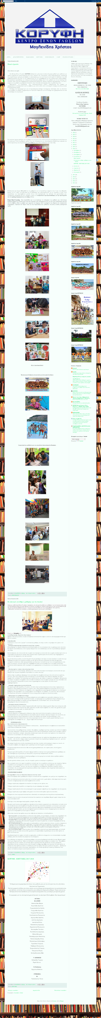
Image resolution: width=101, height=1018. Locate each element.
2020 (74, 144)
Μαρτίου (76, 170)
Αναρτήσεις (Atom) (18, 992)
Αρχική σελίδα (36, 990)
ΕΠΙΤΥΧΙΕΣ (39, 57)
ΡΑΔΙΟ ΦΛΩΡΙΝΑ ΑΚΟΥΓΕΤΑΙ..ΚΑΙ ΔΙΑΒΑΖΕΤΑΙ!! (81, 426)
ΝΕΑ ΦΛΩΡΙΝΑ (76, 402)
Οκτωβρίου (76, 152)
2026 (74, 132)
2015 (74, 178)
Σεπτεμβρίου (77, 154)
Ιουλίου (76, 166)
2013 (74, 183)
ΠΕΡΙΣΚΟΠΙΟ (76, 412)
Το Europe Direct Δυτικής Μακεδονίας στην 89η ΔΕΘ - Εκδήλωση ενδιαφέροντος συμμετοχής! (82, 409)
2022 (74, 140)
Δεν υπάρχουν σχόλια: (31, 593)
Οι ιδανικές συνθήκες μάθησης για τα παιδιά (25, 602)
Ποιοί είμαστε (13, 64)
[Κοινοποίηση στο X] (41, 593)
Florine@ (75, 368)
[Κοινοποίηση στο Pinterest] (44, 593)
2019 (74, 146)
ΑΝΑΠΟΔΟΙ (75, 385)
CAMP (58, 57)
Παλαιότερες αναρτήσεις (60, 990)
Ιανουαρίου (77, 172)
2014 (74, 180)
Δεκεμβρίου (77, 150)
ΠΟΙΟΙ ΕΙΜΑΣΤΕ (49, 57)
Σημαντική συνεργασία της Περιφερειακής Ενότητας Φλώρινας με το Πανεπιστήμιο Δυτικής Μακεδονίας (82, 393)
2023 (74, 138)
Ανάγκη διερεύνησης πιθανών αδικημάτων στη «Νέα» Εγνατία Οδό (82, 373)
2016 (74, 176)
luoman (54, 1001)
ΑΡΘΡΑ (9, 57)
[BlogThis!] (39, 593)
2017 (74, 174)
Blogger (62, 1001)
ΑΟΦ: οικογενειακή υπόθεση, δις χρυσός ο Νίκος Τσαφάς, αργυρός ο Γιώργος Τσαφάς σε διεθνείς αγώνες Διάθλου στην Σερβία (82, 381)
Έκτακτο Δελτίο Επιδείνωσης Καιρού (81, 369)
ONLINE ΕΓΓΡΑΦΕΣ (68, 57)
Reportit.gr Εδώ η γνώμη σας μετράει (82, 376)
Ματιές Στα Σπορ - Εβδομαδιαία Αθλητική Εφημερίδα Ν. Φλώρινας (81, 397)
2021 (74, 142)
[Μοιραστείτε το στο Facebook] (42, 593)
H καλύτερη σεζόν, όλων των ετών (80, 399)
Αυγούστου (77, 156)
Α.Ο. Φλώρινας (76, 379)
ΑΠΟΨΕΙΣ (75, 391)
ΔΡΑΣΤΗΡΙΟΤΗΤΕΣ (18, 57)
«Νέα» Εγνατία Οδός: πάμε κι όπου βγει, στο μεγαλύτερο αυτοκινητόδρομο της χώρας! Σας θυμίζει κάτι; (81, 415)
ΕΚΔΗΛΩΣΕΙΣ (30, 57)
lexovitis (74, 372)
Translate (81, 441)
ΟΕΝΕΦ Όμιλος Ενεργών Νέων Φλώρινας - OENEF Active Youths (81, 406)
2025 (74, 134)
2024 (74, 136)
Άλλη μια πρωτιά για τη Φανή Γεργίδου (81, 403)
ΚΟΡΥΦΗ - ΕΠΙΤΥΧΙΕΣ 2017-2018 (21, 859)
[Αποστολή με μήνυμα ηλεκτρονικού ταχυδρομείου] (38, 593)
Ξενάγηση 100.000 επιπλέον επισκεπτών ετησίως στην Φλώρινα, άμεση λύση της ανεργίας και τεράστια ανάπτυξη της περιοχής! (81, 430)
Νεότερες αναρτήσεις (13, 990)
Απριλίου (76, 168)
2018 (74, 148)
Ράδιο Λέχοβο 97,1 (77, 418)
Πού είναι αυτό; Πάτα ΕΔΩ (82, 88)
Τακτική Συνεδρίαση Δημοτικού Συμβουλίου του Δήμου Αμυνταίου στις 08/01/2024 (81, 387)
